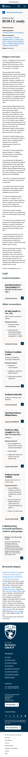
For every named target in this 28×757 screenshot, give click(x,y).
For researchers (9, 666)
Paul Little (8, 591)
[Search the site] (19, 6)
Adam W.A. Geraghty (17, 611)
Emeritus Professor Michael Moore (13, 414)
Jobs (6, 753)
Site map (7, 737)
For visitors (8, 657)
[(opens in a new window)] (6, 715)
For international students (12, 674)
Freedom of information (11, 748)
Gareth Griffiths (17, 591)
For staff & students (10, 660)
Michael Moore (7, 587)
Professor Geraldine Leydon (13, 353)
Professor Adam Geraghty (16, 43)
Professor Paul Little (13, 394)
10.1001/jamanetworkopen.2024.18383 (12, 617)
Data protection (9, 745)
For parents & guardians (11, 671)
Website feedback (10, 677)
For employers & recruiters (12, 668)
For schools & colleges (11, 663)
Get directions (11, 705)
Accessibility (8, 740)
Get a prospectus (12, 727)
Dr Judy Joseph (8, 37)
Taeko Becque (6, 609)
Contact (7, 751)
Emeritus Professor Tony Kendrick (13, 32)
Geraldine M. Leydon (8, 589)
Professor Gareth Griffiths (10, 45)
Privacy (7, 743)
